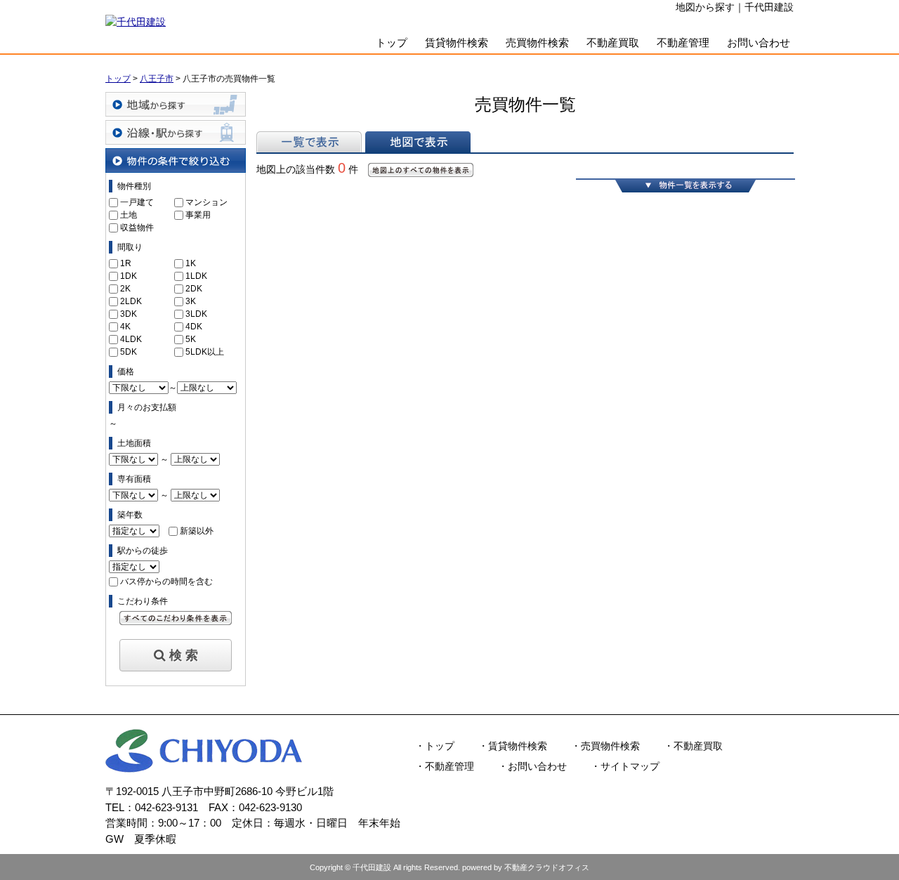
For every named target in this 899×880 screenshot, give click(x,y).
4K (125, 326)
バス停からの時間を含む (166, 581)
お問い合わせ (758, 42)
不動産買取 (612, 42)
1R (125, 263)
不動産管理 (683, 42)
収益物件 (137, 227)
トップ (391, 42)
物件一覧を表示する (685, 185)
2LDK (131, 301)
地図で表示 (418, 141)
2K (125, 289)
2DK (193, 289)
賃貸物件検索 (456, 42)
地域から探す (175, 104)
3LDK (196, 314)
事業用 (198, 215)
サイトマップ (630, 766)
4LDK (131, 339)
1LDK (196, 276)
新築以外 (197, 531)
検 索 (183, 655)
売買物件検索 (537, 42)
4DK (193, 326)
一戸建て (137, 202)
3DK (128, 314)
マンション (206, 202)
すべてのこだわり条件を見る (175, 618)
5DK (128, 352)
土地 (128, 215)
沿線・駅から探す (175, 132)
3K (190, 301)
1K (190, 263)
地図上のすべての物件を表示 (420, 170)
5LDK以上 (204, 352)
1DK (128, 276)
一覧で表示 (309, 141)
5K (190, 339)
